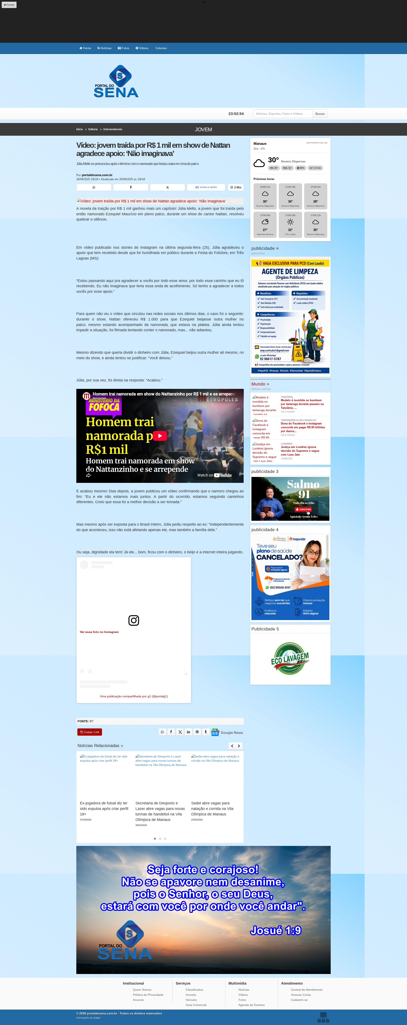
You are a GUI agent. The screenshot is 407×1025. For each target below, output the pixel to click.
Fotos (125, 48)
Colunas (161, 48)
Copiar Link (91, 732)
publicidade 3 (265, 471)
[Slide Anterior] (232, 746)
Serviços (183, 983)
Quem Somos (142, 989)
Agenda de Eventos (251, 1005)
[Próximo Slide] (239, 746)
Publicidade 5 (265, 628)
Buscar (320, 113)
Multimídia (237, 983)
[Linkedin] (188, 732)
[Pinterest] (197, 732)
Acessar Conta (301, 994)
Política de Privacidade (148, 994)
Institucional (133, 983)
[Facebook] (130, 187)
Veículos (191, 1000)
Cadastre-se (299, 1000)
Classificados (194, 989)
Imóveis (191, 994)
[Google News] (226, 732)
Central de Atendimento (307, 989)
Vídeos (143, 48)
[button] (155, 839)
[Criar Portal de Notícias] (323, 1017)
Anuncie (138, 1000)
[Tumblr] (206, 732)
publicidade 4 (265, 529)
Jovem (203, 129)
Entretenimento (112, 129)
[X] (167, 187)
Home (86, 48)
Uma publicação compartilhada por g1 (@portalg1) (134, 696)
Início (79, 129)
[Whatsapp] (94, 187)
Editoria (93, 129)
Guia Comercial (196, 1005)
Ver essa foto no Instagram (99, 632)
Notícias (106, 48)
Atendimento (292, 983)
